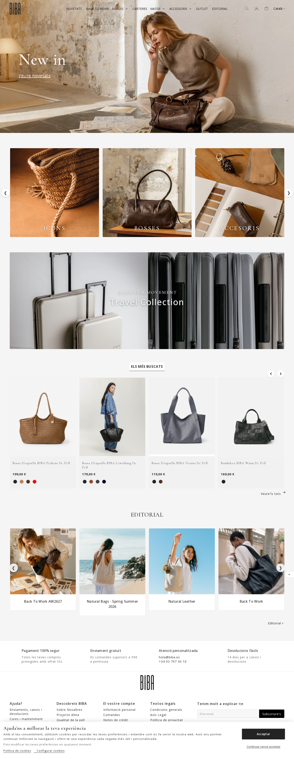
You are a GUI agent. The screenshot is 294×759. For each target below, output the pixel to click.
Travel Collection (147, 302)
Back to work (251, 601)
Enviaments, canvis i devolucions (26, 712)
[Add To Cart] (48, 452)
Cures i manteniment (26, 719)
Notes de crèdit (115, 720)
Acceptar (263, 734)
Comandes (111, 715)
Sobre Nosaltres (69, 710)
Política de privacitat (166, 720)
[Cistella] (268, 9)
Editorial (276, 623)
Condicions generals (166, 710)
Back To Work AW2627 (43, 601)
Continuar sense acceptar (263, 746)
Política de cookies (17, 751)
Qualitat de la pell (71, 720)
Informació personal (119, 710)
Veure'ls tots (273, 494)
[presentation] (13, 567)
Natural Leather (181, 601)
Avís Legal (158, 715)
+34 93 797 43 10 (173, 661)
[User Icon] (256, 8)
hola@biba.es (169, 657)
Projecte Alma (68, 715)
